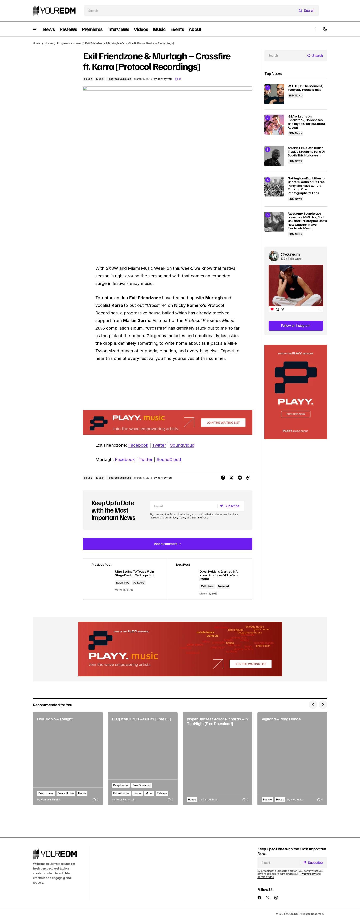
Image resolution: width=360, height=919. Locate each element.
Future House (66, 793)
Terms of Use (200, 517)
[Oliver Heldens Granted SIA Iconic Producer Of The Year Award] (210, 579)
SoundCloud (182, 445)
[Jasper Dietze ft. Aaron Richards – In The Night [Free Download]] (217, 758)
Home (36, 43)
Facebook (138, 445)
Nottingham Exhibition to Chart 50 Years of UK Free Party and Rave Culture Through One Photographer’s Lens (306, 185)
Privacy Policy (177, 517)
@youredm (290, 254)
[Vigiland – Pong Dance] (292, 758)
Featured (138, 582)
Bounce (267, 799)
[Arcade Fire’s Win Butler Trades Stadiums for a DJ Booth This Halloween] (274, 156)
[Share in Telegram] (240, 478)
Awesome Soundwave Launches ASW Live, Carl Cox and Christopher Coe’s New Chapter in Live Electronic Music (307, 221)
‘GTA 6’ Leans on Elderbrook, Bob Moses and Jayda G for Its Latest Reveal (306, 122)
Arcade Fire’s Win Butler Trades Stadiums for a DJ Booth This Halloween (306, 151)
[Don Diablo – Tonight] (68, 758)
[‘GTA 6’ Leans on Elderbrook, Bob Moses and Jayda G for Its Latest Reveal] (274, 125)
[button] (35, 28)
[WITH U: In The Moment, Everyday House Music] (274, 94)
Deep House (46, 793)
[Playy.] (180, 649)
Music (99, 78)
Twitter (159, 445)
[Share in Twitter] (231, 478)
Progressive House (69, 43)
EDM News (122, 582)
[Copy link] (248, 478)
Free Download (142, 785)
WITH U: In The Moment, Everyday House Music (305, 88)
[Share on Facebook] (223, 478)
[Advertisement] (295, 392)
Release (162, 793)
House (49, 43)
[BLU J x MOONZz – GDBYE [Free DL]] (143, 758)
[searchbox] (190, 10)
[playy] (167, 422)
